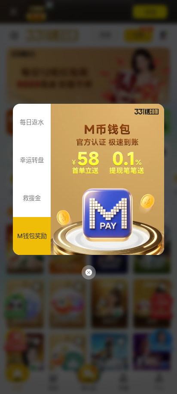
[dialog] (88, 197)
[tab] (32, 123)
